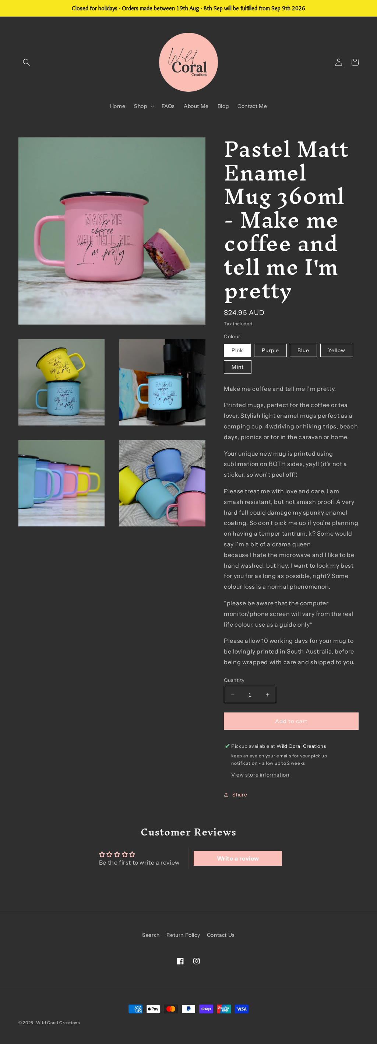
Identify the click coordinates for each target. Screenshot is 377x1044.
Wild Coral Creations (58, 1022)
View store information (260, 774)
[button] (26, 62)
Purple (270, 350)
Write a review (238, 858)
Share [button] (239, 794)
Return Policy (183, 935)
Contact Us (221, 935)
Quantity (234, 680)
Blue (303, 350)
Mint (238, 367)
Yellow (336, 350)
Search (151, 935)
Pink (237, 350)
